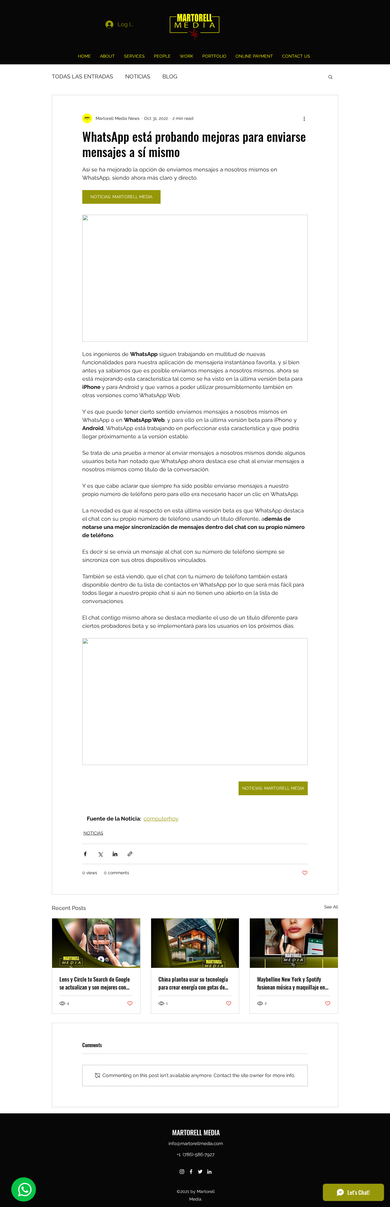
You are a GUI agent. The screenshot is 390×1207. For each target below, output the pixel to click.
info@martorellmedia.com (195, 1143)
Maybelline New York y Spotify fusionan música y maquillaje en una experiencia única (291, 983)
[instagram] (182, 1172)
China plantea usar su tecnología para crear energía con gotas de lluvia (193, 983)
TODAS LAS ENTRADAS (82, 76)
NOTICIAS (137, 76)
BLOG (169, 76)
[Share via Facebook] (85, 854)
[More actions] (304, 118)
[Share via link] (130, 854)
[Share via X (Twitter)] (100, 854)
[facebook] (191, 1172)
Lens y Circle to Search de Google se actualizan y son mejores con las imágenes (94, 983)
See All (331, 906)
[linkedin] (209, 1172)
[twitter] (200, 1172)
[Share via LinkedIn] (115, 854)
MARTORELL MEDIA (196, 1132)
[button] (330, 76)
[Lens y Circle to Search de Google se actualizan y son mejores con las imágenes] (96, 943)
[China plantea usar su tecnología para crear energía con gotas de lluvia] (195, 943)
